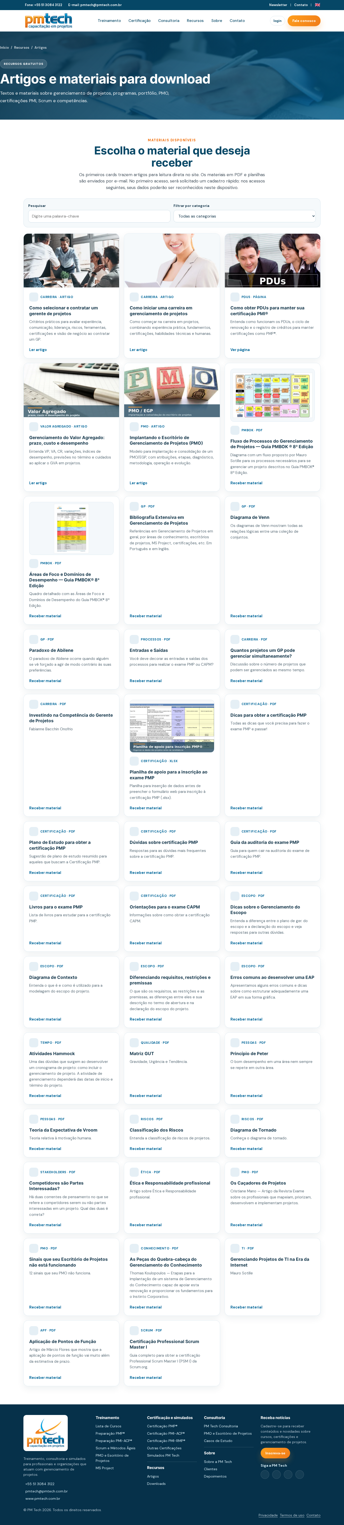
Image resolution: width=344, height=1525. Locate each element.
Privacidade (268, 1515)
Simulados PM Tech (163, 1455)
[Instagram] (288, 1474)
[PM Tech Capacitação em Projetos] (48, 21)
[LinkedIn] (276, 1474)
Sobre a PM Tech (218, 1461)
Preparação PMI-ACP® (114, 1440)
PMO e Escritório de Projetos (228, 1433)
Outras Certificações (164, 1448)
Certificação (139, 20)
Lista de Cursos (108, 1426)
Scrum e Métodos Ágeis (115, 1448)
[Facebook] (265, 1474)
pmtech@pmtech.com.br (46, 1491)
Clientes (210, 1469)
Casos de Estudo (218, 1440)
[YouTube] (299, 1474)
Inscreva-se (275, 1453)
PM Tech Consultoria (221, 1426)
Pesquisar (37, 205)
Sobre (216, 20)
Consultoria (168, 20)
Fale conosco (304, 20)
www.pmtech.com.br (42, 1498)
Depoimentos (215, 1476)
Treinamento (109, 20)
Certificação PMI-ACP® (166, 1433)
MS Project (105, 1468)
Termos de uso (292, 1515)
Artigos (153, 1476)
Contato (301, 5)
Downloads (156, 1483)
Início (4, 47)
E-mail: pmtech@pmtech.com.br (95, 5)
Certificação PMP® (162, 1426)
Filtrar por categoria (191, 205)
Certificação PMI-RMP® (166, 1440)
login (277, 21)
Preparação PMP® (110, 1433)
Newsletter (278, 5)
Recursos (195, 20)
